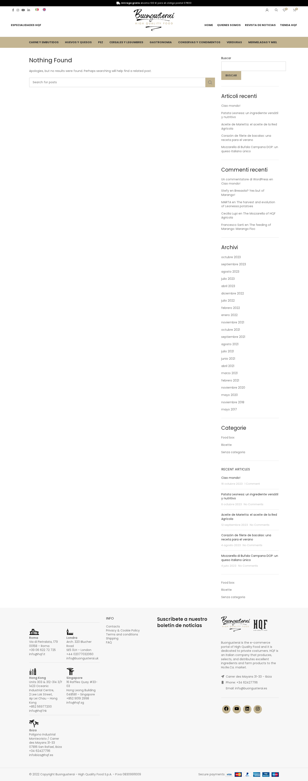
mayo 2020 (229, 395)
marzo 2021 (229, 373)
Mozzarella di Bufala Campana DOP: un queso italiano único (249, 149)
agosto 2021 (229, 344)
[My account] (267, 10)
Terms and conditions (122, 634)
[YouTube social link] (23, 10)
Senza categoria (233, 452)
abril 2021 (227, 366)
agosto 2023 (230, 271)
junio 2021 (228, 359)
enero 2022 (229, 315)
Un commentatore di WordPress (244, 179)
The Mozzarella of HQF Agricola (248, 215)
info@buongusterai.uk (82, 658)
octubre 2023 (231, 257)
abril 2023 (228, 286)
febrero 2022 (230, 308)
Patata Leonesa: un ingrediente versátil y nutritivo (249, 115)
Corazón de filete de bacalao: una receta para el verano (246, 138)
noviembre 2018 (232, 402)
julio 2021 (227, 351)
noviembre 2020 (233, 387)
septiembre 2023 (233, 264)
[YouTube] (236, 710)
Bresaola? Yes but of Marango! (242, 193)
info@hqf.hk (38, 711)
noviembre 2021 (232, 322)
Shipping (112, 638)
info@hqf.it (37, 654)
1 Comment (252, 484)
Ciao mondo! (230, 106)
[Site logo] (154, 21)
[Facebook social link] (13, 10)
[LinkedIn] (247, 710)
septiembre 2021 (233, 337)
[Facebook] (226, 710)
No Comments (253, 504)
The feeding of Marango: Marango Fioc (246, 227)
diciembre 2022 (232, 293)
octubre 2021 (230, 330)
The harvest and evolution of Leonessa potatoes (248, 204)
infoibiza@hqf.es (41, 755)
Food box (227, 437)
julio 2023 (228, 279)
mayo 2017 (229, 409)
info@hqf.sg (75, 702)
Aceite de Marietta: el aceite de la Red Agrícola (249, 126)
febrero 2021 (230, 380)
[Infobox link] (37, 10)
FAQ (109, 642)
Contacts (113, 626)
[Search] (276, 10)
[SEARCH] (210, 82)
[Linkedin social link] (28, 10)
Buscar (226, 58)
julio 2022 (228, 300)
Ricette (226, 445)
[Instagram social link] (17, 10)
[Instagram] (257, 710)
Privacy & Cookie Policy (123, 630)
